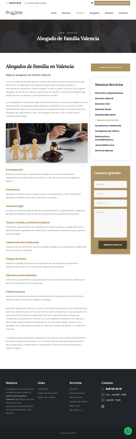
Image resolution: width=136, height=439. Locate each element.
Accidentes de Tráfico (107, 131)
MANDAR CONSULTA (113, 245)
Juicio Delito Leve (104, 145)
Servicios (80, 13)
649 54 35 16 (114, 389)
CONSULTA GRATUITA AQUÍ (110, 67)
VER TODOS (74, 410)
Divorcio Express (104, 150)
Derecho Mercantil (105, 114)
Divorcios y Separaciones (109, 93)
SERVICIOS (72, 33)
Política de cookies (46, 397)
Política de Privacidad (48, 393)
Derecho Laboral (104, 98)
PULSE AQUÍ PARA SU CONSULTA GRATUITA (112, 3)
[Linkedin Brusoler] (92, 3)
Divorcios (74, 389)
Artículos (109, 13)
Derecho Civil (102, 103)
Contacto (123, 13)
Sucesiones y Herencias (108, 125)
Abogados (94, 13)
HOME (61, 33)
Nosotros (66, 13)
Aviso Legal (43, 389)
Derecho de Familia (107, 120)
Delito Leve (75, 406)
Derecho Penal (103, 109)
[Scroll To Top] (131, 436)
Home (54, 13)
